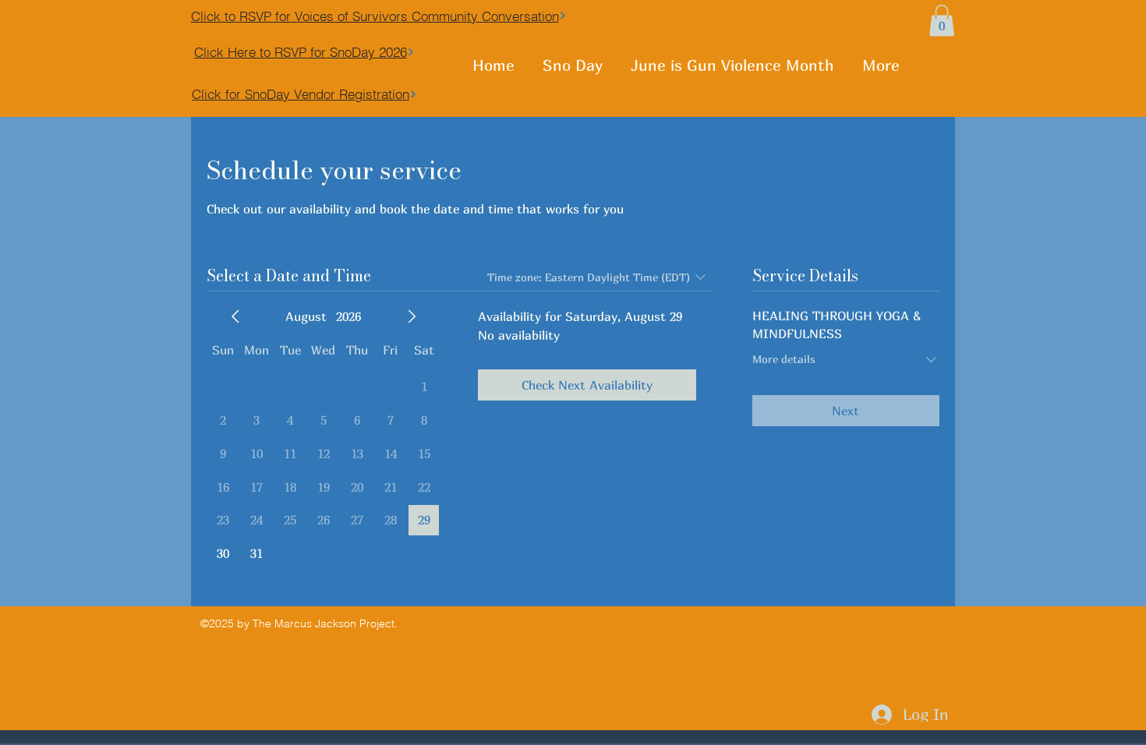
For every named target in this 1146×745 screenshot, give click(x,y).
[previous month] (235, 316)
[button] (941, 21)
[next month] (411, 316)
